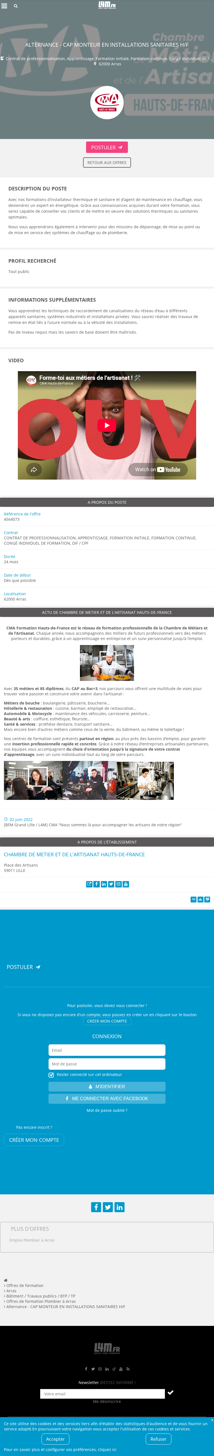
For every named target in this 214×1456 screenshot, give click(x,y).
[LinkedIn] (104, 884)
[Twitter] (111, 884)
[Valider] (170, 1392)
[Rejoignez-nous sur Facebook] (86, 1369)
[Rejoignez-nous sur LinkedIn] (107, 1369)
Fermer (212, 1419)
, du (56, 688)
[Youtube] (126, 884)
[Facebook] (96, 884)
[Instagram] (118, 884)
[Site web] (89, 884)
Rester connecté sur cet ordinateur (89, 1074)
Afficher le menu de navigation (4, 6)
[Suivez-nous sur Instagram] (100, 1369)
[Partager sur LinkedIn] (120, 1207)
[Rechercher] (16, 6)
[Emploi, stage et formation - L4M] (6, 1280)
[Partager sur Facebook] (96, 1207)
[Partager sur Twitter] (108, 1207)
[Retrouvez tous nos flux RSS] (127, 1369)
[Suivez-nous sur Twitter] (93, 1369)
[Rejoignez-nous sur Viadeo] (113, 1369)
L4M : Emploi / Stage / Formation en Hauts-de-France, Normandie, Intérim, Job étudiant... (107, 6)
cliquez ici (107, 1449)
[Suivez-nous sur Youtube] (120, 1369)
